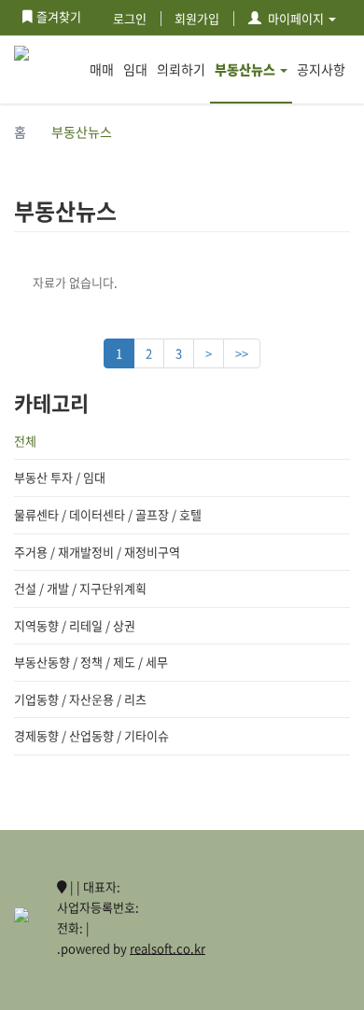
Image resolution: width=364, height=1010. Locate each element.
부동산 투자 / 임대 (59, 477)
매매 (102, 69)
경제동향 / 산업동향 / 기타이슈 (91, 735)
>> (241, 353)
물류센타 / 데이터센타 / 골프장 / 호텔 (108, 514)
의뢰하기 (181, 69)
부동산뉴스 (245, 69)
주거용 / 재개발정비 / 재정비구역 (97, 551)
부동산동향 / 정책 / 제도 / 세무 (91, 662)
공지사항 (321, 69)
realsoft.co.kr (167, 948)
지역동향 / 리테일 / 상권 (74, 625)
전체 (25, 441)
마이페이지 (296, 18)
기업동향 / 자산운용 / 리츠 (80, 699)
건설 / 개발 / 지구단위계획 (80, 588)
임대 (135, 69)
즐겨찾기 (58, 16)
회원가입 (197, 18)
